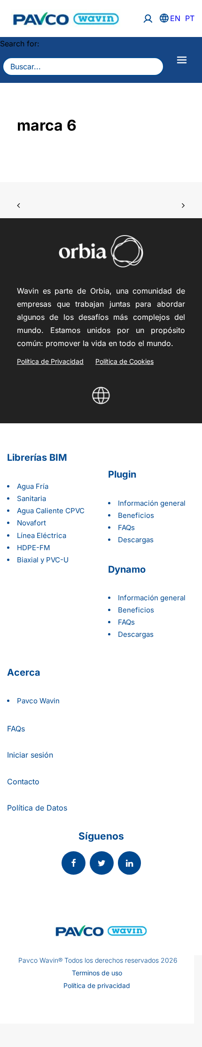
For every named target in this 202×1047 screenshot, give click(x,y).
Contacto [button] (23, 781)
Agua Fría (32, 486)
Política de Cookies (124, 361)
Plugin (122, 474)
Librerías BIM (37, 457)
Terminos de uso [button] (97, 973)
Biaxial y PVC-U (43, 559)
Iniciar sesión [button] (30, 754)
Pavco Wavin (38, 700)
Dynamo (127, 569)
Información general (152, 503)
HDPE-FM (33, 547)
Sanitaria (31, 498)
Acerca (23, 672)
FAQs (126, 527)
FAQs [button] (16, 728)
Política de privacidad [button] (96, 985)
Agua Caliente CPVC (51, 510)
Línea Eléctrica (41, 535)
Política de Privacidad (50, 361)
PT (189, 18)
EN (175, 18)
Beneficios (136, 515)
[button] (73, 864)
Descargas (136, 539)
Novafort (31, 522)
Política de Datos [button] (37, 807)
